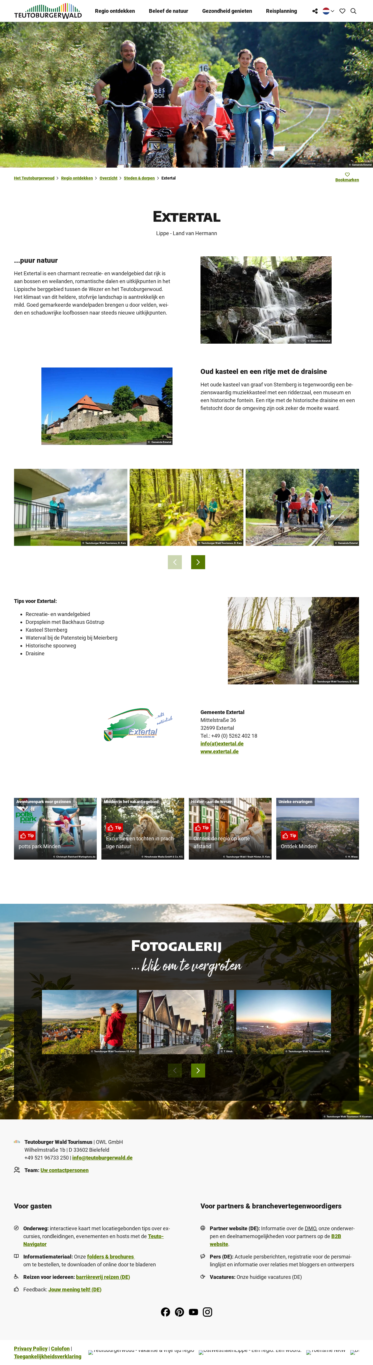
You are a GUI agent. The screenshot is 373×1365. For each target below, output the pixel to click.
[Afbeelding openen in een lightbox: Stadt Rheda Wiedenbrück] (186, 1022)
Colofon (60, 1349)
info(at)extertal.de (222, 744)
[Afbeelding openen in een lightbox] (266, 300)
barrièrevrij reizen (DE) (103, 1277)
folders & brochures (111, 1257)
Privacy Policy (30, 1349)
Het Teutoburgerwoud (34, 178)
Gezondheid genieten (227, 11)
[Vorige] (175, 562)
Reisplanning (281, 11)
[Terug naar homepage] (48, 11)
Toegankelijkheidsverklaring (47, 1356)
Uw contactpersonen (65, 1170)
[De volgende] (198, 562)
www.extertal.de (219, 751)
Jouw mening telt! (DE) (74, 1289)
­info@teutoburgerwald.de (102, 1158)
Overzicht (108, 178)
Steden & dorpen (139, 178)
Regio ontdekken (115, 11)
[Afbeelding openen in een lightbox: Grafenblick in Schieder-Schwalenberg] (89, 1022)
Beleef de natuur (168, 11)
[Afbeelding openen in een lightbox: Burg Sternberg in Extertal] (107, 406)
